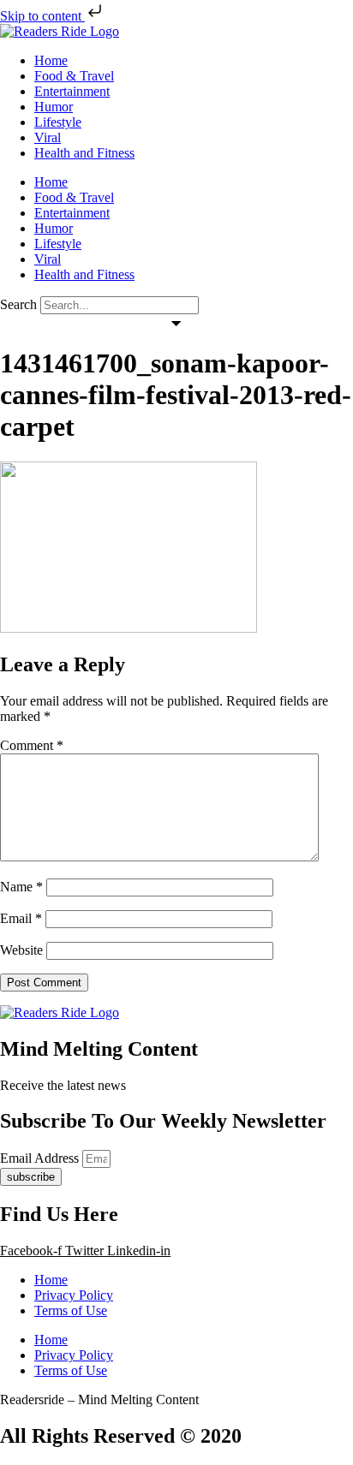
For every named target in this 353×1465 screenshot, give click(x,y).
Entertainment (72, 91)
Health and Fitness (84, 153)
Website (21, 950)
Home (51, 60)
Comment (31, 745)
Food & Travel (74, 75)
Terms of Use (70, 1310)
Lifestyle (57, 122)
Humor (53, 106)
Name (21, 886)
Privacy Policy (73, 1295)
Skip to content (42, 16)
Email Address (41, 1158)
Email (21, 918)
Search (18, 304)
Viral (47, 137)
